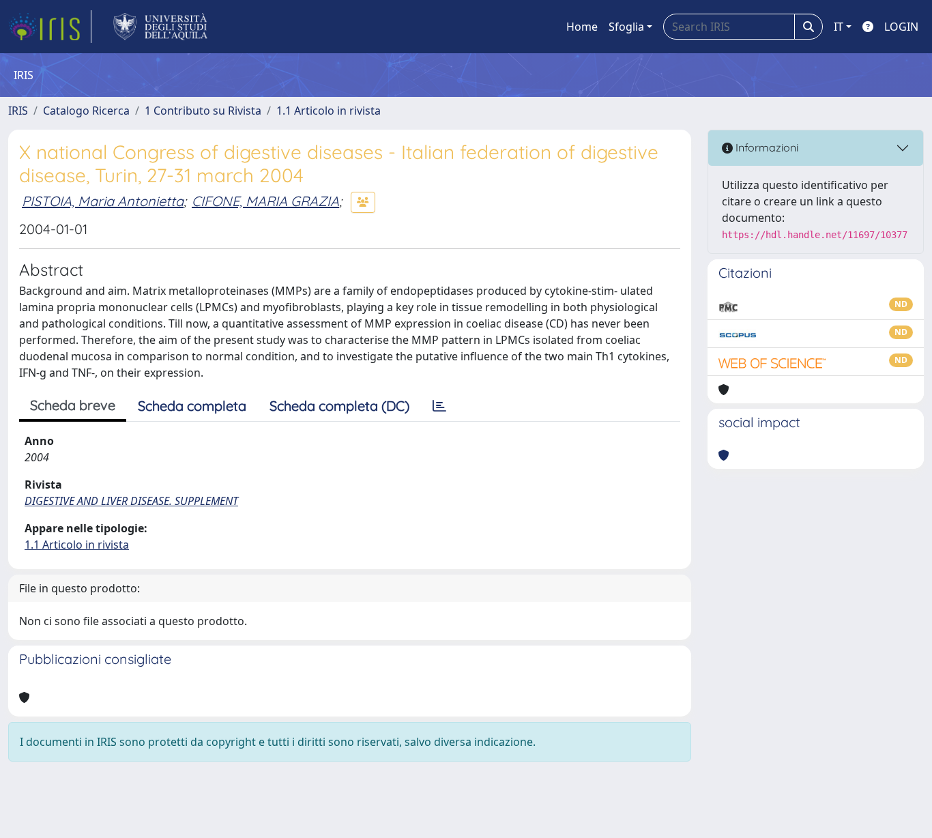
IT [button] (838, 26)
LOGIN (901, 26)
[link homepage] (49, 26)
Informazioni (765, 147)
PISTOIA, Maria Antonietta (103, 201)
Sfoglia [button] (626, 26)
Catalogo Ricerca (86, 110)
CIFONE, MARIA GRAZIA (265, 201)
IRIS (18, 110)
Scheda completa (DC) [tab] (339, 405)
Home (582, 26)
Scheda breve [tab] (72, 405)
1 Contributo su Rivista (203, 110)
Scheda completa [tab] (192, 405)
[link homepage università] (160, 26)
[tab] (439, 406)
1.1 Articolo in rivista (328, 110)
